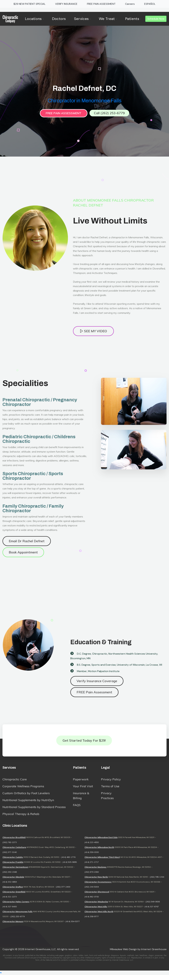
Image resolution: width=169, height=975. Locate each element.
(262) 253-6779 (17, 916)
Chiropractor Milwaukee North (99, 847)
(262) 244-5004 (91, 887)
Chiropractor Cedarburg (14, 847)
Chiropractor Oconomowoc (98, 882)
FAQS (77, 805)
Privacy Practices (107, 795)
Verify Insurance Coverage (97, 681)
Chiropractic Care (14, 779)
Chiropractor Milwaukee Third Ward (102, 857)
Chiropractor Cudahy (12, 857)
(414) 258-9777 (91, 916)
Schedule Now (155, 18)
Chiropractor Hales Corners (15, 901)
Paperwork (81, 779)
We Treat (107, 18)
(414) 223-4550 (91, 842)
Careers (130, 4)
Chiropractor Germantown (15, 867)
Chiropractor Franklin (12, 862)
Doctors (59, 18)
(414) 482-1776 (68, 857)
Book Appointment (23, 552)
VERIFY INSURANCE (66, 4)
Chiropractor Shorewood (96, 891)
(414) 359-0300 (91, 852)
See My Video (95, 331)
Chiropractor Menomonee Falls (17, 911)
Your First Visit (83, 786)
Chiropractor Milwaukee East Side (101, 837)
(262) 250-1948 (9, 872)
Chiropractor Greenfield (13, 891)
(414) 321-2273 (9, 896)
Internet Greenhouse (154, 949)
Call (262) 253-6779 (109, 113)
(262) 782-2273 (9, 842)
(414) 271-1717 (91, 862)
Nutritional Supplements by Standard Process (34, 807)
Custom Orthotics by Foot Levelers (26, 793)
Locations (33, 18)
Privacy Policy (111, 779)
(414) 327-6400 (9, 906)
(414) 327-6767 (152, 906)
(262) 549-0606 (153, 901)
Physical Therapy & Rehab (20, 814)
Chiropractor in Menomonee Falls (84, 100)
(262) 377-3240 (9, 852)
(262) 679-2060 (91, 872)
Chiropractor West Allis (95, 906)
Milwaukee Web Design (123, 949)
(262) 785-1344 (157, 877)
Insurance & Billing (81, 795)
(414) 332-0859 (9, 882)
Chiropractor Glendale (13, 877)
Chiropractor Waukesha (96, 901)
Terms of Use (110, 786)
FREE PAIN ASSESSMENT (101, 4)
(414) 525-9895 (70, 862)
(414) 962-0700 (91, 896)
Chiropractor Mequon (12, 921)
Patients (132, 18)
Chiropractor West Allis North (98, 911)
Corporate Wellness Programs (23, 786)
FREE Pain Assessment (63, 113)
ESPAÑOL (149, 4)
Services (81, 18)
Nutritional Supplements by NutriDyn (28, 800)
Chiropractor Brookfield (14, 837)
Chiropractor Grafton (12, 887)
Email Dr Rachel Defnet (27, 541)
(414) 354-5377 (73, 921)
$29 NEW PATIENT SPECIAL (30, 4)
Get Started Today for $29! (84, 740)
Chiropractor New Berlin (96, 877)
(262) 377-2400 (63, 887)
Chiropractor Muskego (95, 867)
